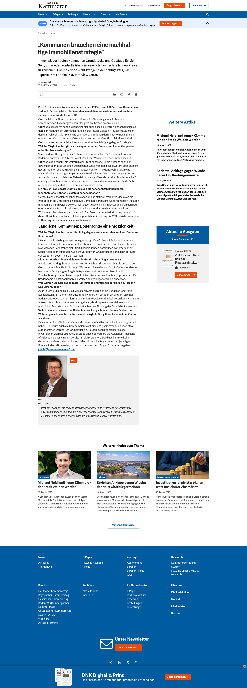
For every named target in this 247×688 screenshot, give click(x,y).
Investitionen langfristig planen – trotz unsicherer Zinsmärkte (181, 485)
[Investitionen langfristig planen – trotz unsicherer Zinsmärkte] (182, 465)
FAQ (129, 574)
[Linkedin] (119, 662)
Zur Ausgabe (183, 274)
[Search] (207, 14)
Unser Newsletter (132, 639)
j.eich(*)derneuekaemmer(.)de (56, 349)
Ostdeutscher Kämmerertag (54, 610)
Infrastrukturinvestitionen (168, 477)
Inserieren (88, 595)
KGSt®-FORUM (47, 614)
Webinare (43, 618)
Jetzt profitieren (176, 676)
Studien (175, 566)
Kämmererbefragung (183, 562)
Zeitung (132, 557)
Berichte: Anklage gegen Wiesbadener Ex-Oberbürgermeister (182, 173)
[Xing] (110, 662)
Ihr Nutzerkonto (137, 585)
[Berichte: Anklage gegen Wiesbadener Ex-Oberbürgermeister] (123, 465)
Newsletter (154, 5)
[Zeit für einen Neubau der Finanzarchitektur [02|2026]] (167, 258)
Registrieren (173, 5)
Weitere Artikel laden (122, 525)
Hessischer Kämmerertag (53, 599)
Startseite (42, 33)
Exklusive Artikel (136, 595)
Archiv (86, 566)
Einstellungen (134, 607)
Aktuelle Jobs (90, 591)
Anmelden (197, 5)
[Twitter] (127, 662)
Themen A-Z (45, 566)
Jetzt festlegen (169, 23)
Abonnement (134, 562)
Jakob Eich (46, 82)
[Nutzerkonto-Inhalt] (176, 268)
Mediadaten (178, 606)
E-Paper (87, 557)
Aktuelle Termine (48, 622)
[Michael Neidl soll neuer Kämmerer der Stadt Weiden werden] (64, 465)
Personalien (44, 477)
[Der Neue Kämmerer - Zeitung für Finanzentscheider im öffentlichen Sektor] (52, 5)
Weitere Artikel (183, 122)
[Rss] (136, 662)
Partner (176, 613)
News (52, 33)
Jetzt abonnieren (127, 647)
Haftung (101, 477)
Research (177, 557)
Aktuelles (43, 562)
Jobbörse (88, 585)
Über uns (176, 585)
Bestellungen (134, 603)
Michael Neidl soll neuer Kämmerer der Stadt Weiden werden (181, 138)
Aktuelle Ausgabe (134, 5)
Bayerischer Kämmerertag (53, 595)
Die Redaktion (180, 592)
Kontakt (176, 599)
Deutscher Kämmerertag (53, 591)
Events (42, 585)
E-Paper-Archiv (135, 570)
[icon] (106, 647)
